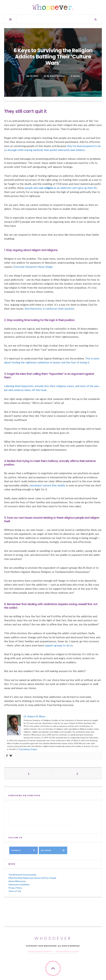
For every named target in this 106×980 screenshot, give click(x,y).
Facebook (16, 850)
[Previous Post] (28, 773)
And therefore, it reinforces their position (49, 308)
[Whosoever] (53, 7)
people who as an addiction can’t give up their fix (61, 187)
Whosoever (53, 938)
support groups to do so (59, 645)
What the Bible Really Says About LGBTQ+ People (32, 878)
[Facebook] (7, 755)
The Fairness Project (28, 749)
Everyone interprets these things (33, 266)
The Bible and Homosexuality (22, 874)
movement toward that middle (47, 485)
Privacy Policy (15, 887)
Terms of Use (14, 891)
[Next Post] (77, 773)
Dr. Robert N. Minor (56, 76)
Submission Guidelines (19, 884)
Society (76, 76)
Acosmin (75, 951)
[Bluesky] (11, 755)
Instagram (46, 850)
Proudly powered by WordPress (40, 951)
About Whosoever (17, 881)
